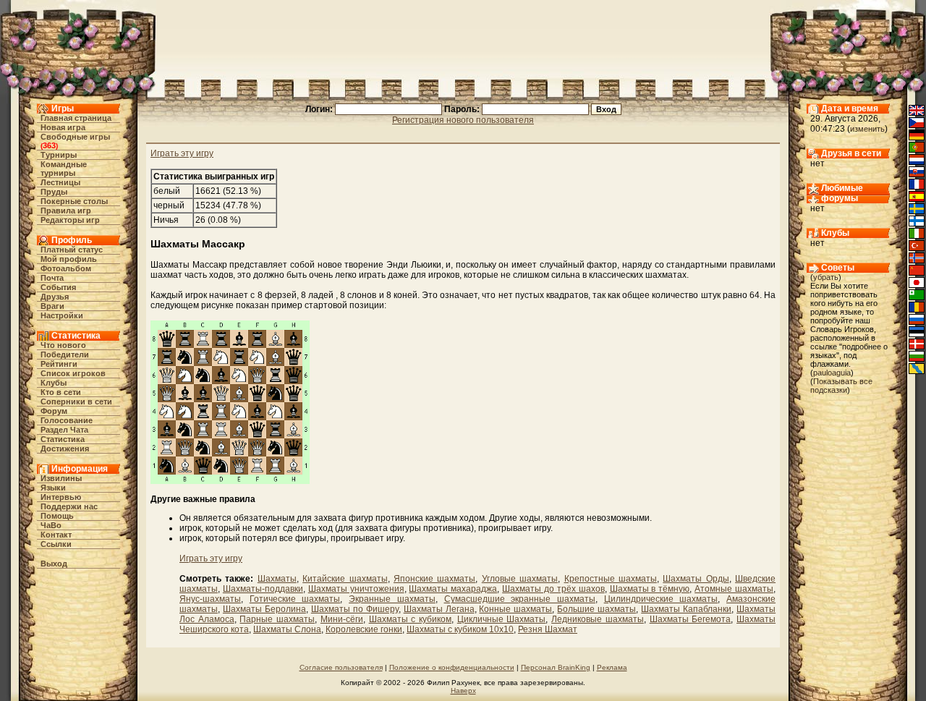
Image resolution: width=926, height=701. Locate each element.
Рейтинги (59, 364)
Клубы (54, 382)
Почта (52, 277)
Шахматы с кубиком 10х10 (460, 629)
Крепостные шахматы (610, 579)
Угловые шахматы (520, 579)
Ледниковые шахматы (597, 619)
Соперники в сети (76, 401)
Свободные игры (75, 136)
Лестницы (60, 182)
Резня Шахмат (547, 629)
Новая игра (63, 127)
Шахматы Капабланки (686, 609)
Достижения (65, 448)
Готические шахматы (295, 599)
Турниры (59, 154)
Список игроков (73, 373)
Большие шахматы (596, 609)
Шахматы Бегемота (690, 619)
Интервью (61, 497)
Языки (53, 487)
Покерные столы (74, 201)
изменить (867, 128)
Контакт (56, 534)
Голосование (67, 420)
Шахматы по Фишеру (355, 609)
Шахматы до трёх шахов (553, 589)
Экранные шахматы (392, 599)
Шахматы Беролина (264, 609)
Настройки (62, 315)
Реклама (612, 667)
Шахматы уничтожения (356, 589)
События (58, 287)
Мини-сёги (341, 619)
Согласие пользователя (341, 667)
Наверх (463, 690)
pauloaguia (832, 372)
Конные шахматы (515, 609)
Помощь (57, 515)
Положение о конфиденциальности (451, 667)
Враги (52, 306)
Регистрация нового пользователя (463, 120)
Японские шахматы (434, 579)
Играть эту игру (181, 153)
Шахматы (277, 579)
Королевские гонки (364, 629)
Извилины (61, 478)
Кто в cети (61, 392)
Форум (54, 411)
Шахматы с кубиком (410, 619)
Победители (65, 354)
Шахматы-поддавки (263, 589)
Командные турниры (64, 168)
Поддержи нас (69, 506)
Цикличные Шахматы (501, 619)
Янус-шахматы (210, 599)
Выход (54, 563)
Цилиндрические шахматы (661, 599)
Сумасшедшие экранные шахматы (519, 599)
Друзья (55, 296)
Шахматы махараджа (453, 589)
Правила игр (66, 210)
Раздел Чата (64, 429)
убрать (825, 277)
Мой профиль (69, 259)
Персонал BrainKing (555, 667)
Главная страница (76, 118)
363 (49, 145)
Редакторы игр (70, 220)
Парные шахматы (277, 619)
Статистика (63, 439)
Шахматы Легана (439, 609)
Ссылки (56, 544)
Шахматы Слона (287, 629)
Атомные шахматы (733, 589)
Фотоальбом (66, 268)
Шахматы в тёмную (650, 589)
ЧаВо (51, 525)
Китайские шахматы (344, 579)
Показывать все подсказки (841, 385)
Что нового (63, 345)
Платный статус (72, 249)
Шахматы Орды (696, 579)
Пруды (54, 191)
